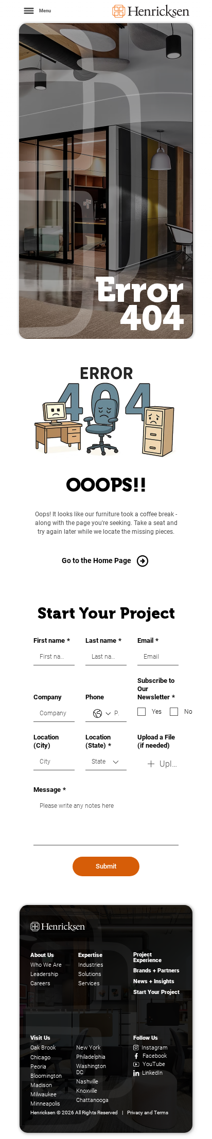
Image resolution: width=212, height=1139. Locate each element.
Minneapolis (45, 1103)
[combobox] (106, 762)
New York (88, 1047)
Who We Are (46, 965)
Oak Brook (43, 1047)
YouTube (154, 1064)
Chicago (40, 1057)
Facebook (155, 1056)
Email (147, 640)
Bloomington (46, 1076)
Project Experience (147, 957)
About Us (42, 955)
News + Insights (153, 981)
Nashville (87, 1081)
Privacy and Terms (147, 1112)
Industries (90, 965)
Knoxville (86, 1091)
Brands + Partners (156, 970)
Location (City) (46, 741)
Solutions (89, 974)
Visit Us (40, 1038)
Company (47, 697)
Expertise (90, 955)
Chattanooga (92, 1100)
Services (89, 983)
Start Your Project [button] (156, 992)
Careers (40, 983)
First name (51, 640)
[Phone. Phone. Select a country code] (102, 714)
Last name (103, 640)
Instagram (155, 1047)
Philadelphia (90, 1057)
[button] (36, 10)
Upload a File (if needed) (156, 741)
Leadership (44, 974)
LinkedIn (152, 1073)
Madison (41, 1085)
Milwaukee (43, 1094)
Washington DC (91, 1069)
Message (49, 789)
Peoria (38, 1066)
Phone (94, 697)
